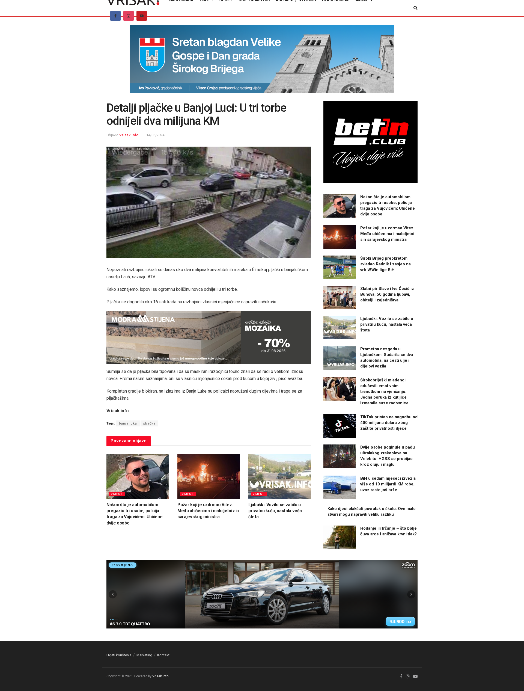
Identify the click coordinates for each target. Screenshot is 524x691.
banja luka (128, 423)
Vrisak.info (128, 135)
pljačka (149, 423)
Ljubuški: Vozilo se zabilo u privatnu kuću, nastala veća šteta (275, 511)
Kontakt (163, 655)
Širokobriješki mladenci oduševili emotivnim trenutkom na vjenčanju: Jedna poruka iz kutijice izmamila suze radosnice (384, 391)
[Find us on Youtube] (141, 16)
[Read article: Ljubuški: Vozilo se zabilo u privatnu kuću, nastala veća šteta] (279, 476)
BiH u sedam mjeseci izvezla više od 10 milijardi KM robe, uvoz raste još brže (388, 484)
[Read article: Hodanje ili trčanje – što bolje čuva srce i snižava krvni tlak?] (339, 537)
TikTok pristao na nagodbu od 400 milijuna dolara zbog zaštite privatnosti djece (389, 422)
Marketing (144, 655)
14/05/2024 (155, 135)
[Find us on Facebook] (115, 16)
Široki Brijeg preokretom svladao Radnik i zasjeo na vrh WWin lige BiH (385, 264)
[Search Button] (415, 8)
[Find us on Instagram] (128, 16)
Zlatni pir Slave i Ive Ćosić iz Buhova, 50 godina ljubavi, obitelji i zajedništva (387, 294)
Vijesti (117, 494)
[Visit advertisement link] (262, 63)
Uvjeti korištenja (119, 655)
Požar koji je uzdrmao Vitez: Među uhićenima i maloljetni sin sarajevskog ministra (208, 511)
